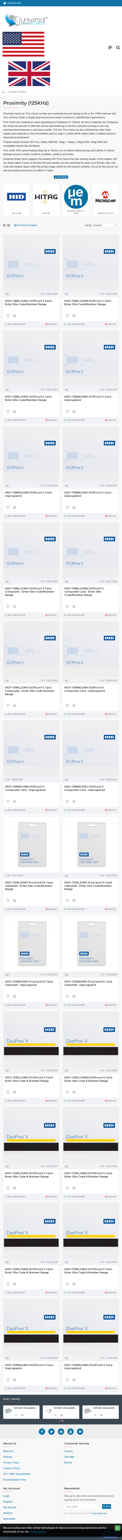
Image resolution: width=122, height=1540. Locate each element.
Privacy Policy (38, 1531)
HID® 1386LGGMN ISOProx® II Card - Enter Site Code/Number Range (88, 302)
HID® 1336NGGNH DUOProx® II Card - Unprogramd (29, 1367)
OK (117, 1528)
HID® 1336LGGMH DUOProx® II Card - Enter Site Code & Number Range (29, 1079)
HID (7, 294)
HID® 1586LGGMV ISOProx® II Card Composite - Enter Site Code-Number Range (29, 691)
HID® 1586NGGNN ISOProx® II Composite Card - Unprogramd (25, 788)
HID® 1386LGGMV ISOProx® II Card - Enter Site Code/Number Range (29, 398)
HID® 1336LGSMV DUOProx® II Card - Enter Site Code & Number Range (88, 1271)
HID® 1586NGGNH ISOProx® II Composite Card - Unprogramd (84, 689)
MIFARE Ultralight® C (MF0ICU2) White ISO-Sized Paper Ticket (105, 1408)
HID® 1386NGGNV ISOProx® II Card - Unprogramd (88, 494)
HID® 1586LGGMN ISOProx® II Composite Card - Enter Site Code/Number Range (84, 592)
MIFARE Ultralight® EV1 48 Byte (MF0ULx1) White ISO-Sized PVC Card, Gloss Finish (66, 1408)
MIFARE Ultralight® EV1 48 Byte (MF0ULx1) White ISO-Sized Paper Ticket (26, 1408)
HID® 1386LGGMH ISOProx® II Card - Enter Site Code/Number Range (29, 302)
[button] (59, 1421)
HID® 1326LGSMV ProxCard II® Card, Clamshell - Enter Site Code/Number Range (29, 886)
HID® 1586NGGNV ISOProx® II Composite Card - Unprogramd (84, 788)
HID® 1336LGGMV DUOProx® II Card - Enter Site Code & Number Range (29, 1175)
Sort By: (88, 225)
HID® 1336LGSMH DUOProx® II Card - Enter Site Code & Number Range (88, 1175)
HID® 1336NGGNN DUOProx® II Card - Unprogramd (89, 1367)
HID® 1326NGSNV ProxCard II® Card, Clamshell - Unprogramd (29, 983)
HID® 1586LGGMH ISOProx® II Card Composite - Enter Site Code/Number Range (29, 592)
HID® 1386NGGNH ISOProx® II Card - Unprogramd (88, 398)
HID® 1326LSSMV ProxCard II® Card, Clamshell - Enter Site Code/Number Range (88, 886)
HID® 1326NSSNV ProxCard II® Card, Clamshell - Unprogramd (88, 983)
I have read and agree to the (87, 1513)
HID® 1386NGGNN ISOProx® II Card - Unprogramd (29, 494)
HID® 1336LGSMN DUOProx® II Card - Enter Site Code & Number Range (29, 1271)
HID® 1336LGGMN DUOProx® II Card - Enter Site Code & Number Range (89, 1079)
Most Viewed (11, 1399)
